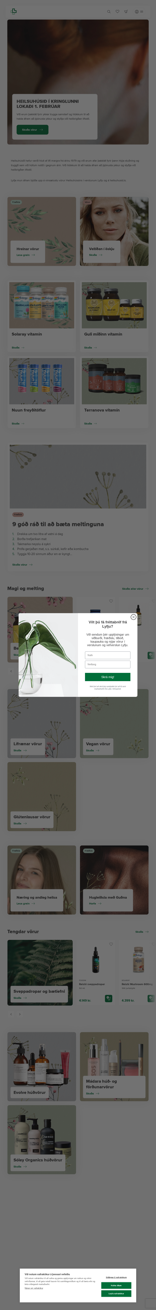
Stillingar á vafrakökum (116, 1277)
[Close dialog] (133, 617)
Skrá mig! (107, 677)
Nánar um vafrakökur (34, 1288)
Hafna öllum (116, 1285)
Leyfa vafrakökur (116, 1294)
